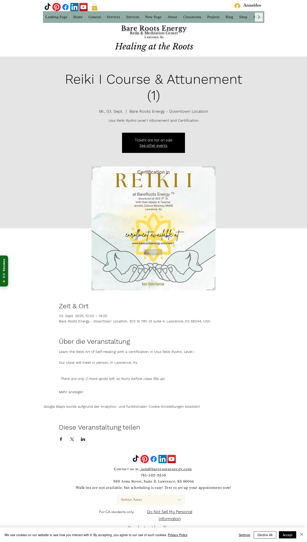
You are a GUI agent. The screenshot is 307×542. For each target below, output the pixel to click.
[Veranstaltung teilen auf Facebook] (61, 439)
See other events (153, 145)
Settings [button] (244, 535)
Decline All (265, 535)
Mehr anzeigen (71, 392)
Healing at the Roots (154, 46)
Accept (287, 535)
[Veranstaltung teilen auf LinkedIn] (83, 439)
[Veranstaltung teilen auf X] (72, 439)
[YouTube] (83, 7)
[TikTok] (47, 7)
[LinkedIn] (74, 7)
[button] (94, 7)
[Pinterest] (56, 7)
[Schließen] (301, 534)
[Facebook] (65, 7)
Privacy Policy (177, 535)
